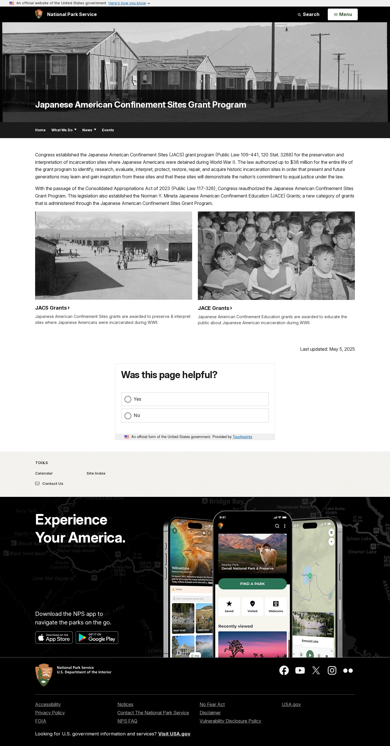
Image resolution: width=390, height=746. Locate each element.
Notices (125, 704)
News (87, 130)
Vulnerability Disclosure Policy (230, 721)
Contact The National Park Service (153, 712)
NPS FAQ (127, 721)
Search (310, 14)
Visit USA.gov (174, 734)
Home (40, 130)
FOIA (40, 721)
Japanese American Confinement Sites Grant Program (140, 104)
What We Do (62, 130)
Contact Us (52, 483)
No (137, 415)
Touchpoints (242, 436)
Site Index (96, 473)
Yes (137, 399)
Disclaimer (210, 712)
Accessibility (48, 704)
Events (108, 130)
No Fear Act (212, 704)
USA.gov (291, 704)
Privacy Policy (50, 712)
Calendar (44, 473)
